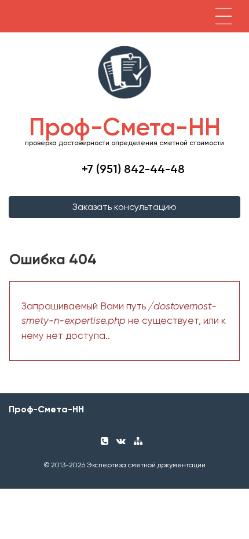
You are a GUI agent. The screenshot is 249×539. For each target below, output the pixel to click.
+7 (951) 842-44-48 (133, 169)
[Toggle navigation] (223, 16)
